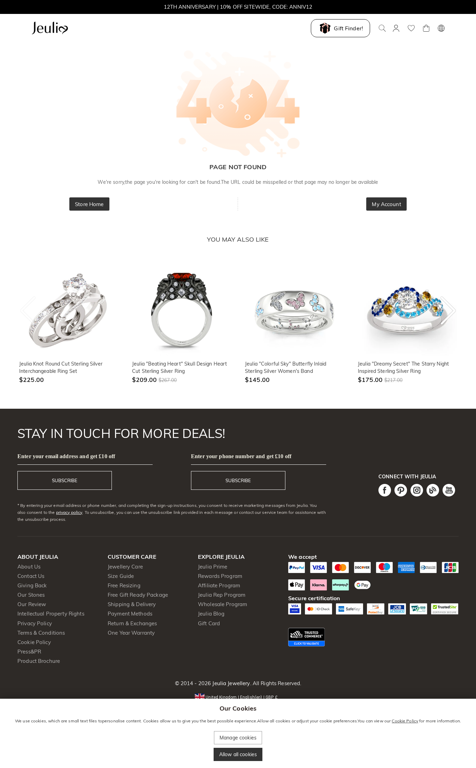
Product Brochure (38, 661)
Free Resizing (124, 585)
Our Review (31, 604)
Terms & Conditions (41, 632)
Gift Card (209, 623)
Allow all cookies (238, 754)
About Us (28, 566)
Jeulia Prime (213, 566)
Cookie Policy (34, 642)
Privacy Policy (34, 623)
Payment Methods (130, 613)
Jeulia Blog (211, 613)
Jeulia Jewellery (230, 683)
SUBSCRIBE (64, 480)
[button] (237, 697)
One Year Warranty (131, 632)
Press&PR (29, 651)
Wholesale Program (222, 604)
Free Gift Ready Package (138, 594)
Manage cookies (238, 738)
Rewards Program (220, 576)
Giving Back (32, 585)
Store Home (89, 204)
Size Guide (121, 576)
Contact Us (30, 576)
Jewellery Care (125, 566)
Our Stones (31, 594)
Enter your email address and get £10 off (66, 456)
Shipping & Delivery (132, 604)
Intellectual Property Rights (50, 613)
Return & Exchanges (132, 623)
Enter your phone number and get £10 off (241, 456)
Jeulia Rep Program (221, 594)
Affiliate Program (219, 585)
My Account (386, 204)
